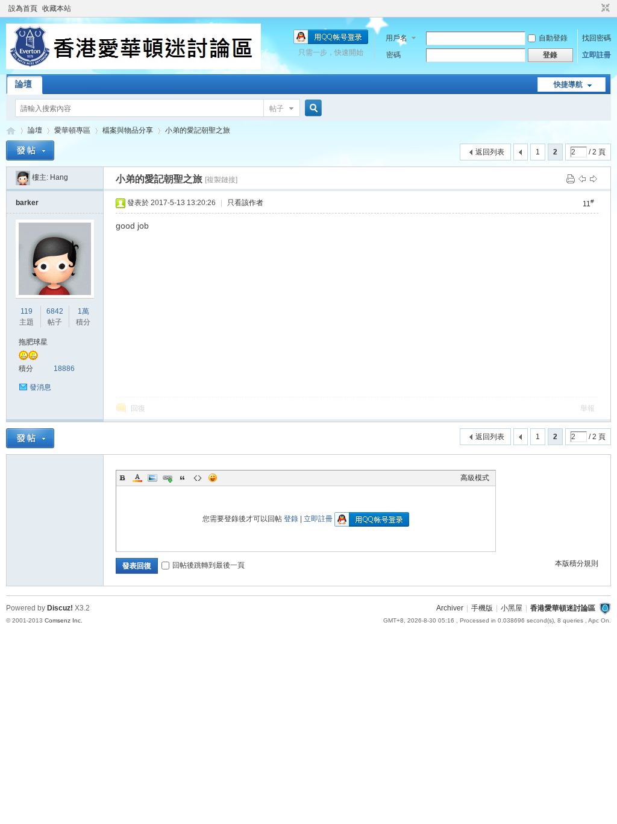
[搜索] (311, 108)
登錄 (291, 519)
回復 (138, 408)
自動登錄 (553, 38)
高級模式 (474, 478)
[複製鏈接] (221, 180)
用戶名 (396, 38)
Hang (59, 177)
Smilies (213, 478)
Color (137, 478)
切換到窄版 (604, 8)
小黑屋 (511, 608)
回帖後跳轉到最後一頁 (208, 565)
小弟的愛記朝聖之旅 (197, 130)
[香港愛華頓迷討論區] (133, 67)
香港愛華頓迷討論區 (11, 130)
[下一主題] (593, 178)
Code (198, 478)
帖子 (276, 108)
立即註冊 (596, 55)
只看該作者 (245, 202)
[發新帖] (30, 150)
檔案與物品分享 (127, 130)
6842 (54, 311)
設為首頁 (22, 8)
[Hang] (23, 177)
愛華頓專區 (72, 130)
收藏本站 (56, 8)
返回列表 (489, 152)
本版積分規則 (576, 563)
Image (152, 478)
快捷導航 (568, 84)
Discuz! (60, 608)
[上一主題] (582, 178)
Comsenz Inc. (64, 620)
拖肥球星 (33, 342)
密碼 (393, 55)
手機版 (482, 608)
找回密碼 (596, 38)
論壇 (23, 84)
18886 (64, 368)
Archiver (449, 608)
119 (26, 311)
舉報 (587, 408)
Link (167, 478)
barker (27, 202)
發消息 (40, 387)
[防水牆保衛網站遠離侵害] (605, 608)
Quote (183, 478)
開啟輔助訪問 (594, 8)
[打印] (570, 178)
